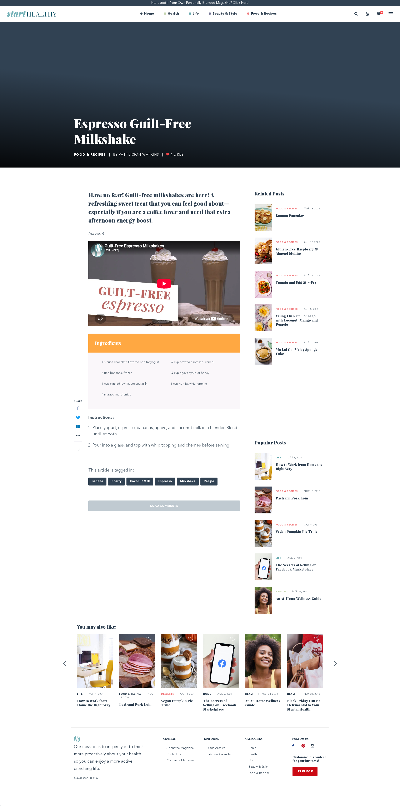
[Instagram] (312, 746)
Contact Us (173, 754)
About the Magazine (180, 748)
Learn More (305, 771)
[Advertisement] (290, 404)
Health (173, 13)
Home (149, 13)
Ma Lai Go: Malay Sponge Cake (297, 351)
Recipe (209, 481)
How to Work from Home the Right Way (299, 466)
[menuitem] (147, 14)
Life (196, 13)
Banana (97, 481)
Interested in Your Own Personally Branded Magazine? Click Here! (200, 3)
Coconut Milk (140, 481)
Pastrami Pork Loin (292, 498)
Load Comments (164, 505)
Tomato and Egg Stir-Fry (296, 282)
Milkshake (187, 481)
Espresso (165, 481)
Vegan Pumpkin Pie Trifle (297, 531)
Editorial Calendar (219, 754)
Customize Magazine (180, 760)
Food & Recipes (264, 13)
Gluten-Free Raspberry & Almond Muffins (297, 251)
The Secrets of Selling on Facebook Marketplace (296, 567)
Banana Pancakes (290, 215)
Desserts (167, 694)
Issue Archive (216, 748)
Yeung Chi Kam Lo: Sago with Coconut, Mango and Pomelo (297, 320)
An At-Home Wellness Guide (298, 598)
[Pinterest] (303, 746)
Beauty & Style (224, 13)
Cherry (116, 481)
